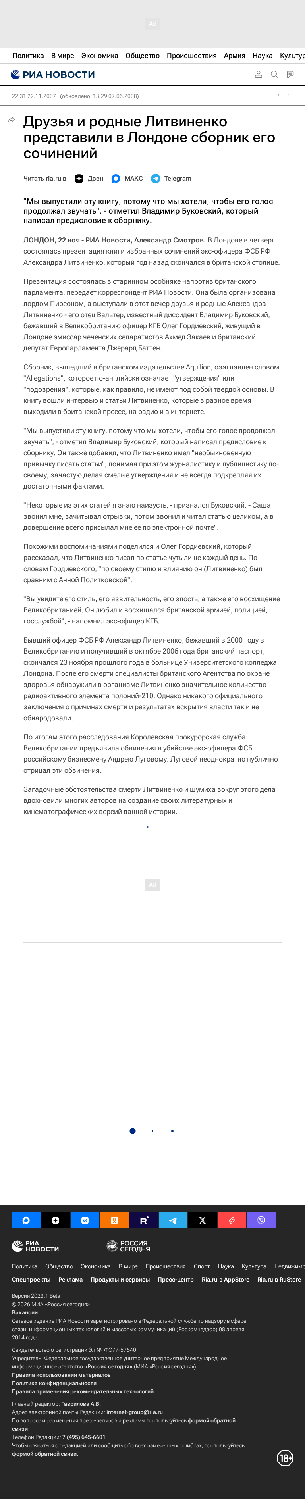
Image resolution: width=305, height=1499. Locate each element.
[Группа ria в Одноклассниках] (114, 1220)
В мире (128, 1266)
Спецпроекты (31, 1279)
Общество (59, 1266)
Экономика (96, 1266)
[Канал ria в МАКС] (26, 1220)
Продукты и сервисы (120, 1279)
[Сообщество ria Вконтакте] (85, 1220)
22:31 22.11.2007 (34, 96)
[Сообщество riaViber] (261, 1220)
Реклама (70, 1279)
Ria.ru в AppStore (225, 1279)
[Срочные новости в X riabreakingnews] (232, 1220)
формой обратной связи (44, 1454)
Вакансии (25, 1312)
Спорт (202, 1266)
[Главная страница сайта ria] (51, 75)
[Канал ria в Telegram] (173, 1220)
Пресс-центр (176, 1279)
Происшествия (166, 1266)
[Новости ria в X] (202, 1220)
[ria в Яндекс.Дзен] (55, 1220)
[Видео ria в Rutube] (143, 1220)
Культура (254, 1266)
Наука (226, 1266)
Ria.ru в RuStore (279, 1279)
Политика (24, 1266)
